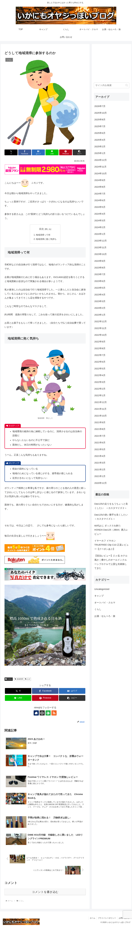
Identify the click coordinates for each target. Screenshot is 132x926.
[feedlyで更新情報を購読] (48, 712)
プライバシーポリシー (107, 918)
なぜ (28, 679)
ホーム (92, 918)
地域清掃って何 (43, 235)
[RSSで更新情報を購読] (54, 712)
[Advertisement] (111, 62)
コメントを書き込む (45, 892)
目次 (41, 229)
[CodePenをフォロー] (42, 712)
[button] (79, 152)
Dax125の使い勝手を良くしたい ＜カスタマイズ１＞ (111, 516)
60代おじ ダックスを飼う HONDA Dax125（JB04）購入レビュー (111, 529)
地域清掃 (20, 679)
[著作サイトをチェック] (36, 712)
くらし (9, 679)
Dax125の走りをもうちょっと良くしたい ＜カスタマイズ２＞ (111, 506)
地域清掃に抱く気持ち (46, 239)
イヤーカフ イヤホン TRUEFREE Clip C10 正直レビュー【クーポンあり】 (111, 544)
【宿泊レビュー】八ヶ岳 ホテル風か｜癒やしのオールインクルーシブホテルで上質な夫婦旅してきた (110, 561)
